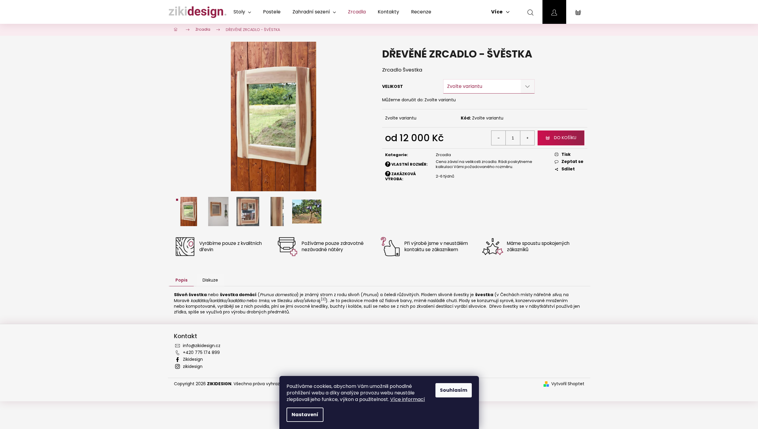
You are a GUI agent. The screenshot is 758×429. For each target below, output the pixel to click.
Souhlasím (453, 390)
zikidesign (193, 366)
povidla (261, 306)
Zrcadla (443, 155)
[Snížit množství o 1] (498, 138)
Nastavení (305, 414)
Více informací (407, 399)
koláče (355, 306)
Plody (464, 301)
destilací (444, 306)
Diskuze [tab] (210, 280)
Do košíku (565, 138)
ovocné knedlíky (311, 306)
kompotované (200, 306)
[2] (323, 299)
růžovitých (408, 295)
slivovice (477, 306)
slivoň (353, 295)
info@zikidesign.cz (201, 346)
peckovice (352, 301)
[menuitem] (242, 12)
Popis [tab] (181, 280)
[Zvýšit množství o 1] (527, 138)
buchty (337, 306)
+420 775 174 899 (201, 352)
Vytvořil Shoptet (567, 384)
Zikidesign (193, 359)
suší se (371, 306)
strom (326, 295)
